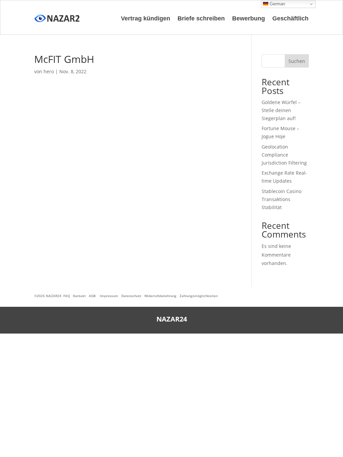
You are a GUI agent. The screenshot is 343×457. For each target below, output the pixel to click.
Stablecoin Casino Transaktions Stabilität (281, 199)
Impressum (109, 295)
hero (49, 71)
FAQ (66, 295)
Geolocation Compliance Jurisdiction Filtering (284, 155)
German (276, 3)
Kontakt (79, 295)
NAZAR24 (53, 295)
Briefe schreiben (201, 18)
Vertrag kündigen (145, 18)
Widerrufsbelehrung (160, 295)
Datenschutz (131, 295)
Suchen (296, 61)
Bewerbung (248, 18)
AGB (92, 295)
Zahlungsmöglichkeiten (199, 295)
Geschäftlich (290, 18)
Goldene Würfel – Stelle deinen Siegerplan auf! (281, 110)
